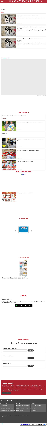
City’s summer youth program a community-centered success (30, 122)
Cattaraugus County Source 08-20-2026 (25, 192)
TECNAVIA (5, 416)
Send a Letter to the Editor (7, 408)
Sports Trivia (4, 133)
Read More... (19, 23)
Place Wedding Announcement (7, 410)
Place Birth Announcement (22, 405)
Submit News (4, 405)
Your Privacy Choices (37, 424)
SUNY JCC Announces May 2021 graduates (28, 15)
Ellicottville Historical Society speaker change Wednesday (14, 115)
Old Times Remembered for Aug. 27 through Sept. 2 (27, 150)
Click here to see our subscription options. (21, 278)
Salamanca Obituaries (8, 356)
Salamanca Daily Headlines (10, 348)
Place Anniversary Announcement (23, 408)
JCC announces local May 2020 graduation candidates (30, 27)
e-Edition (34, 408)
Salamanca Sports (7, 363)
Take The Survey (6, 392)
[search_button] (41, 1)
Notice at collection (25, 424)
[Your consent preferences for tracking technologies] (2, 424)
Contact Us (34, 410)
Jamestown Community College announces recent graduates (30, 39)
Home (2, 9)
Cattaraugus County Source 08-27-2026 (25, 161)
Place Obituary (19, 410)
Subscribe (31, 350)
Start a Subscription (36, 405)
